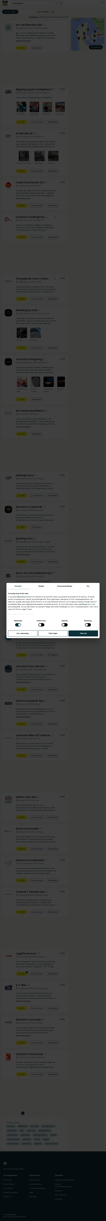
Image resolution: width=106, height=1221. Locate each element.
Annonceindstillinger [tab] (64, 586)
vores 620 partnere (19, 597)
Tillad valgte (53, 633)
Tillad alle (83, 633)
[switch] (41, 624)
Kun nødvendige (23, 633)
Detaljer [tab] (41, 586)
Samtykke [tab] (18, 586)
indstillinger (83, 604)
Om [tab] (88, 586)
